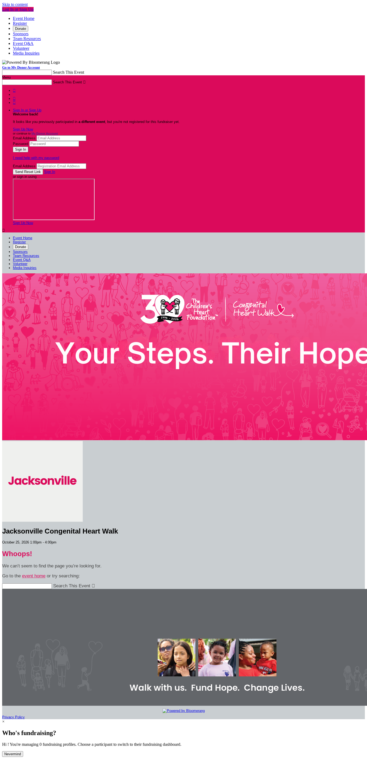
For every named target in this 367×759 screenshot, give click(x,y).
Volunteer (21, 48)
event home (33, 575)
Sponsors (20, 33)
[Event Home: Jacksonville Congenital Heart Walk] (42, 520)
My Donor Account (44, 133)
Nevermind (12, 754)
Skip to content (15, 4)
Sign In (49, 172)
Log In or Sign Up (18, 9)
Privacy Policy (13, 717)
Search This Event (68, 72)
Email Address (24, 138)
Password (20, 144)
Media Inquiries (26, 53)
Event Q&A (23, 43)
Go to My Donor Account (21, 67)
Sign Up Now (23, 129)
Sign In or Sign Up (27, 110)
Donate (20, 29)
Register (20, 23)
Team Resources (27, 38)
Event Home (23, 18)
